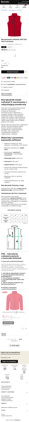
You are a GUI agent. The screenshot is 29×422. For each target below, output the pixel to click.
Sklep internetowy (13, 420)
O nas (2, 414)
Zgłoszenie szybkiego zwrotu (9, 407)
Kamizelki (19, 10)
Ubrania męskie (12, 10)
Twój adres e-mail (6, 357)
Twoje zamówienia (6, 386)
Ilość (2, 60)
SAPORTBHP (4, 10)
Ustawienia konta (6, 387)
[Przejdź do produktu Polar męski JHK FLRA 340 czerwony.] (14, 301)
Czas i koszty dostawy (7, 397)
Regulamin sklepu (6, 399)
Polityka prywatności (7, 400)
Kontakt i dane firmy (6, 415)
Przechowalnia (5, 389)
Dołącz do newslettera (9, 361)
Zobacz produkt (8, 323)
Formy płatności (5, 396)
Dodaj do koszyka (12, 72)
